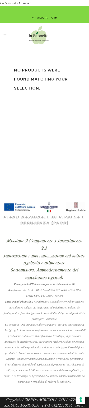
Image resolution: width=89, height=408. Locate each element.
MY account (40, 17)
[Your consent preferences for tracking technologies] (80, 399)
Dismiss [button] (25, 2)
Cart (54, 17)
